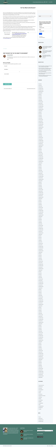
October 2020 (41, 177)
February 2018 (41, 225)
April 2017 (40, 240)
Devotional (40, 388)
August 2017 (40, 234)
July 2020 (40, 182)
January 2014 (40, 298)
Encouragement (5, 48)
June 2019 (40, 201)
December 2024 (41, 104)
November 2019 (41, 194)
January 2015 (40, 280)
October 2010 (41, 356)
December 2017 (41, 228)
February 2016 (41, 261)
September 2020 (41, 179)
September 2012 (41, 322)
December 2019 (41, 192)
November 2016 (41, 247)
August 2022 (40, 146)
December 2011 (41, 335)
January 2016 (40, 262)
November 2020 (41, 176)
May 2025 (40, 97)
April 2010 (40, 365)
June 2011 (40, 344)
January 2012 (40, 334)
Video (40, 404)
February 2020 (41, 189)
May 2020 (40, 185)
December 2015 (41, 264)
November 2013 (41, 301)
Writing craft (41, 407)
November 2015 (41, 265)
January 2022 (40, 155)
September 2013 (41, 304)
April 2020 (40, 186)
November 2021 (41, 158)
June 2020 (40, 183)
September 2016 (41, 250)
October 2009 (41, 374)
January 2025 (40, 103)
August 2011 (40, 341)
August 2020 (40, 180)
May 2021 (40, 167)
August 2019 (40, 198)
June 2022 (40, 149)
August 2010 (40, 359)
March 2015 (40, 277)
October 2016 (41, 249)
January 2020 (41, 191)
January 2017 (40, 244)
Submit (41, 33)
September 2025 (41, 91)
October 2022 (41, 143)
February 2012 (41, 332)
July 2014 (40, 289)
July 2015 (40, 271)
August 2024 (40, 110)
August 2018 (40, 216)
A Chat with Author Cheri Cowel (31, 88)
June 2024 (40, 113)
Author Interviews (41, 385)
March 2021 (40, 170)
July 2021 (40, 164)
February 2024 (41, 119)
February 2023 (41, 137)
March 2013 (40, 313)
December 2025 (41, 88)
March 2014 (40, 295)
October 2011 (40, 338)
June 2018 (40, 219)
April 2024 (40, 116)
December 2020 (41, 174)
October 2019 (41, 195)
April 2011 (40, 347)
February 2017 (41, 243)
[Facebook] (47, 2)
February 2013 (41, 314)
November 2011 (41, 337)
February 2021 (41, 171)
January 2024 (41, 121)
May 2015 (40, 274)
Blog (49, 445)
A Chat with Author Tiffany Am (8, 88)
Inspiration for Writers (42, 395)
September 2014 (41, 286)
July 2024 (40, 112)
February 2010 (41, 368)
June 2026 (40, 85)
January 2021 (40, 173)
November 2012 (41, 319)
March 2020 (40, 188)
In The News (40, 394)
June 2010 (40, 362)
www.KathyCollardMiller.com (7, 38)
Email (40, 29)
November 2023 (41, 124)
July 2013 (40, 307)
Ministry (40, 398)
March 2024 (40, 118)
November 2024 (41, 106)
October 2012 (40, 320)
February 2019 (41, 207)
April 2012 (40, 329)
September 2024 (41, 109)
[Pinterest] (45, 2)
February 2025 (41, 101)
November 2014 (41, 283)
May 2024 (40, 115)
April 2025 (40, 98)
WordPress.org (41, 421)
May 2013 (40, 310)
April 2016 (40, 258)
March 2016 (40, 259)
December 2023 (41, 122)
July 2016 (40, 253)
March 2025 (40, 100)
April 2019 (40, 204)
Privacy (52, 445)
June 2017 (40, 237)
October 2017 (40, 231)
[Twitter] (46, 2)
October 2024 (41, 107)
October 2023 (41, 125)
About (48, 445)
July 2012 (40, 325)
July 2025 (40, 94)
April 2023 (40, 134)
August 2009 (40, 377)
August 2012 (40, 323)
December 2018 (41, 210)
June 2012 (40, 326)
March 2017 (40, 241)
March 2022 (40, 152)
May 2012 (40, 328)
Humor (40, 392)
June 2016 (40, 255)
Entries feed (40, 418)
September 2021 (41, 161)
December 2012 (41, 317)
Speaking (40, 401)
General (40, 391)
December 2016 (41, 246)
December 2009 (41, 371)
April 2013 (40, 311)
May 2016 (40, 256)
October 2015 (40, 267)
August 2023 (40, 128)
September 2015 (41, 268)
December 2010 (41, 353)
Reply (8, 59)
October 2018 (41, 213)
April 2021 (40, 168)
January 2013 (40, 316)
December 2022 (41, 140)
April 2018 (40, 222)
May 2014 (40, 292)
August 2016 (40, 252)
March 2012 (40, 331)
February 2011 (41, 350)
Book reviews (41, 386)
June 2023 (40, 131)
